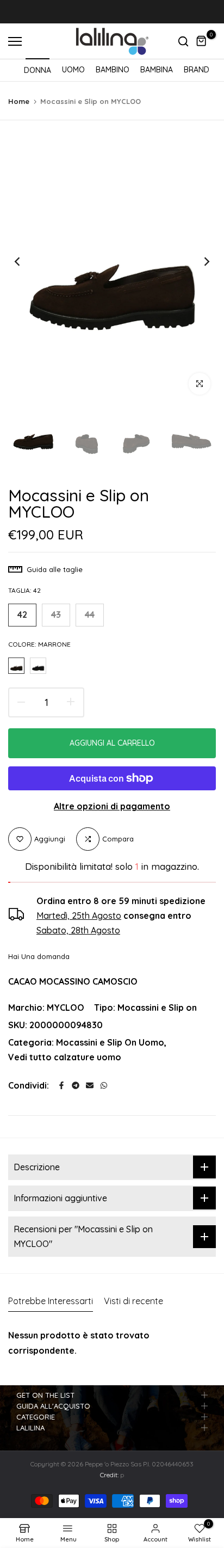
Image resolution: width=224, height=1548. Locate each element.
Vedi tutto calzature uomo (64, 1057)
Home (18, 101)
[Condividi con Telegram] (75, 1085)
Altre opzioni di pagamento (112, 806)
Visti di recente (133, 1300)
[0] (202, 41)
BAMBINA (156, 70)
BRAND (196, 70)
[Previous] (24, 261)
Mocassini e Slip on (157, 1007)
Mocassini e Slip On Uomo (110, 1042)
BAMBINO (112, 70)
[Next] (199, 261)
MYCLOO (65, 1007)
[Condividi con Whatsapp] (103, 1085)
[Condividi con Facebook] (61, 1085)
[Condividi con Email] (89, 1085)
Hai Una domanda (39, 956)
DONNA (37, 70)
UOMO (73, 70)
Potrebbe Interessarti (50, 1300)
